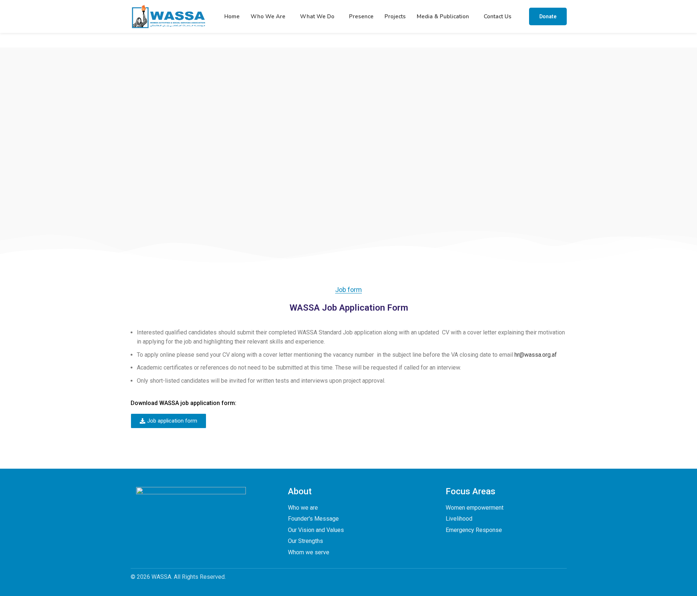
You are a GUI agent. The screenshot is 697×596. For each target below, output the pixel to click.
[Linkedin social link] (212, 539)
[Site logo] (169, 15)
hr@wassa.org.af (535, 354)
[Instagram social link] (184, 539)
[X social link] (169, 539)
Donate (548, 16)
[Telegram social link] (227, 539)
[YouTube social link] (198, 539)
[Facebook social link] (155, 539)
